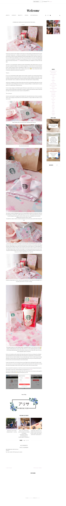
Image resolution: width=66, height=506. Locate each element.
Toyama (53, 111)
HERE (18, 60)
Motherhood (33, 15)
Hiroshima (53, 80)
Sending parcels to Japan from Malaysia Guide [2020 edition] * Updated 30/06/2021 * (36, 432)
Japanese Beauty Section (53, 85)
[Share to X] (24, 440)
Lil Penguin (53, 94)
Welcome (33, 10)
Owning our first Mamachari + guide (12, 431)
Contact (14, 15)
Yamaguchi (53, 113)
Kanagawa (53, 86)
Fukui (53, 78)
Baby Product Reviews (53, 71)
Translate (50, 1)
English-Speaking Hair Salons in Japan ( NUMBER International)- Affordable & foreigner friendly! (24, 434)
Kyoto (53, 89)
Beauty (20, 15)
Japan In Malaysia (53, 83)
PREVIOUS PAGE (38, 467)
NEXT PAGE (9, 467)
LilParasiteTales (53, 96)
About (7, 15)
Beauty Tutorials (53, 72)
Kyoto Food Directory (53, 91)
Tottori (53, 110)
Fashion (53, 77)
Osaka (53, 103)
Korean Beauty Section (53, 88)
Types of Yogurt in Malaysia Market (53, 154)
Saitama (53, 105)
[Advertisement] (53, 51)
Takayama (53, 106)
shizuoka (53, 114)
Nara (53, 100)
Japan (26, 15)
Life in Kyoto (53, 92)
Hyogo (53, 82)
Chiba (53, 75)
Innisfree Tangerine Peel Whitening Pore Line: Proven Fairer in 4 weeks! (53, 140)
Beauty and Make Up (53, 74)
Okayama (53, 102)
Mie (53, 97)
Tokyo (53, 108)
